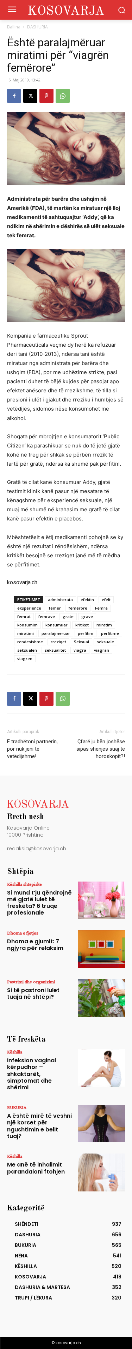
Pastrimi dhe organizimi (31, 981)
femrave (46, 616)
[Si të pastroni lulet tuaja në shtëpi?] (101, 998)
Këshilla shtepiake (24, 884)
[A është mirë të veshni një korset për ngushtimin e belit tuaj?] (101, 1123)
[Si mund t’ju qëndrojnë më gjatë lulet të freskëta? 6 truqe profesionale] (101, 900)
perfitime (110, 633)
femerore (78, 608)
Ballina (13, 27)
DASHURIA (37, 27)
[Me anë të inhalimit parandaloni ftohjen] (101, 1172)
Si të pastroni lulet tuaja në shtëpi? (33, 993)
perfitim (85, 633)
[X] (30, 96)
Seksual (81, 641)
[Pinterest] (46, 96)
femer (55, 608)
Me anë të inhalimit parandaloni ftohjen (36, 1168)
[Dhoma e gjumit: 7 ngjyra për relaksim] (101, 949)
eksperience (29, 608)
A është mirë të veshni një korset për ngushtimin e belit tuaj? (39, 1126)
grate (68, 616)
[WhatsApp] (63, 96)
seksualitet (55, 650)
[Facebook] (14, 96)
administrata (60, 599)
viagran (101, 650)
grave (87, 616)
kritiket (82, 624)
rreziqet (58, 641)
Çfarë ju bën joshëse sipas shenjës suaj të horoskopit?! (100, 748)
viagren (24, 658)
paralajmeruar (56, 633)
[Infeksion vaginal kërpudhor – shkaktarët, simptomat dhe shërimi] (101, 1068)
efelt (106, 599)
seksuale (105, 641)
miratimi (25, 633)
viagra (80, 650)
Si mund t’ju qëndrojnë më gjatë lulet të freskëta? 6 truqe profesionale (39, 903)
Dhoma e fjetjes (22, 932)
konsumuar (56, 624)
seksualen (27, 650)
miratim (104, 624)
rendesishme (30, 641)
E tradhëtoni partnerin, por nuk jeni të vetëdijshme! (32, 748)
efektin (87, 599)
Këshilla (14, 1051)
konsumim (27, 624)
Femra (101, 608)
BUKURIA (16, 1107)
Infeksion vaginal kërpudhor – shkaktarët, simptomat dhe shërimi (31, 1073)
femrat (24, 616)
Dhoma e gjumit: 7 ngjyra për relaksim (35, 944)
